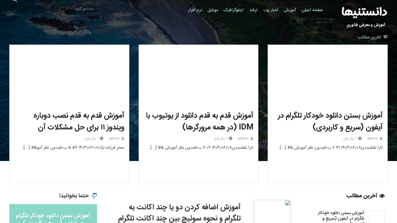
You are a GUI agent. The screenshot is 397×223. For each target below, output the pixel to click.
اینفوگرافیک (233, 10)
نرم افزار (195, 10)
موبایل (212, 10)
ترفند (253, 10)
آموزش (290, 10)
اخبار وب (270, 10)
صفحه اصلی (312, 10)
